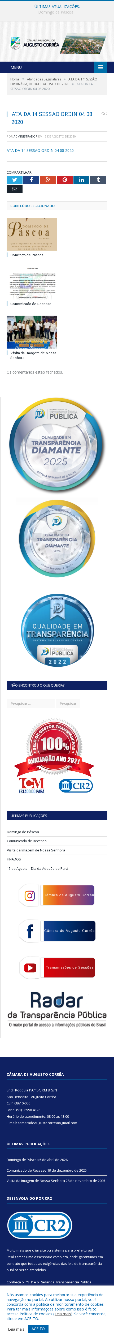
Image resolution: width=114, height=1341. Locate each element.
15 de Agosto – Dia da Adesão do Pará (37, 868)
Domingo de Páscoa (26, 254)
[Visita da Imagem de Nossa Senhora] (32, 332)
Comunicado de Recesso (55, 12)
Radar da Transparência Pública (65, 1282)
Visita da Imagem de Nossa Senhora (36, 850)
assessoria (43, 1256)
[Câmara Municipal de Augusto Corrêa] (57, 42)
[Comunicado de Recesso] (32, 283)
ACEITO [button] (38, 1328)
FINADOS (14, 859)
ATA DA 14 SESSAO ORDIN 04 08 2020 (40, 150)
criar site (39, 1250)
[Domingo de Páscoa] (32, 234)
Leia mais (63, 1313)
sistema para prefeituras (72, 1250)
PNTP (29, 1282)
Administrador (25, 136)
